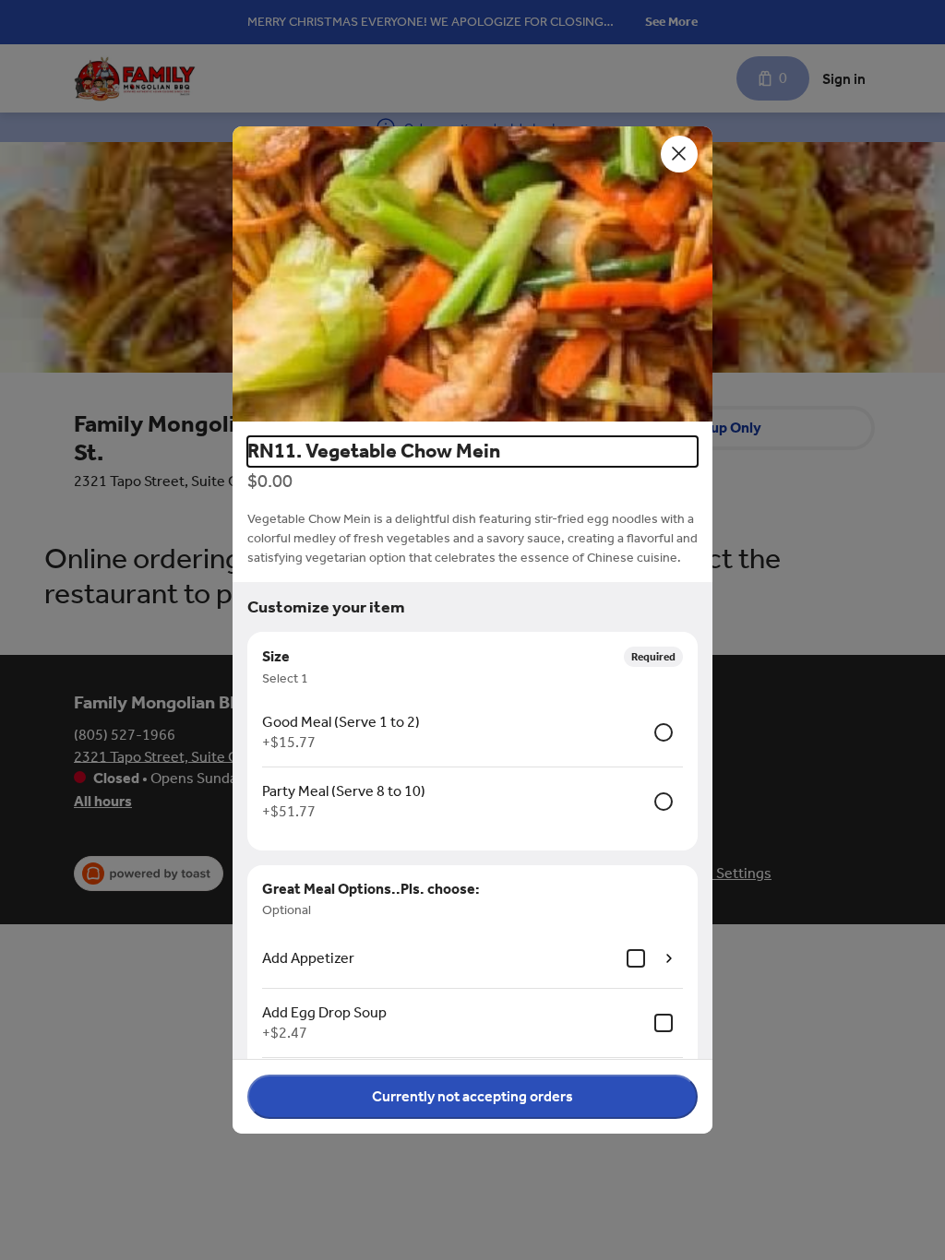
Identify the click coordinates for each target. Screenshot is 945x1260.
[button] (472, 274)
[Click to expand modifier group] (669, 958)
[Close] (679, 154)
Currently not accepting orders (472, 1096)
